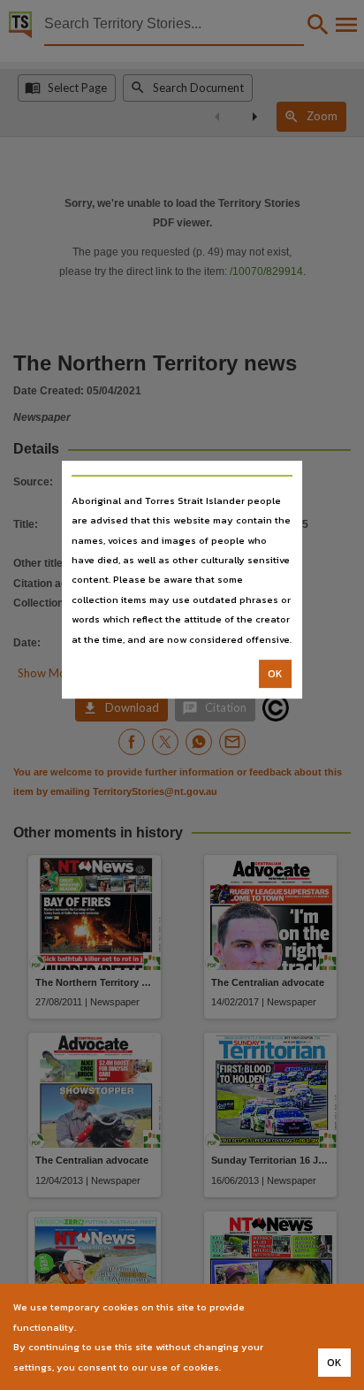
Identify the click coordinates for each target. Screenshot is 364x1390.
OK (275, 674)
